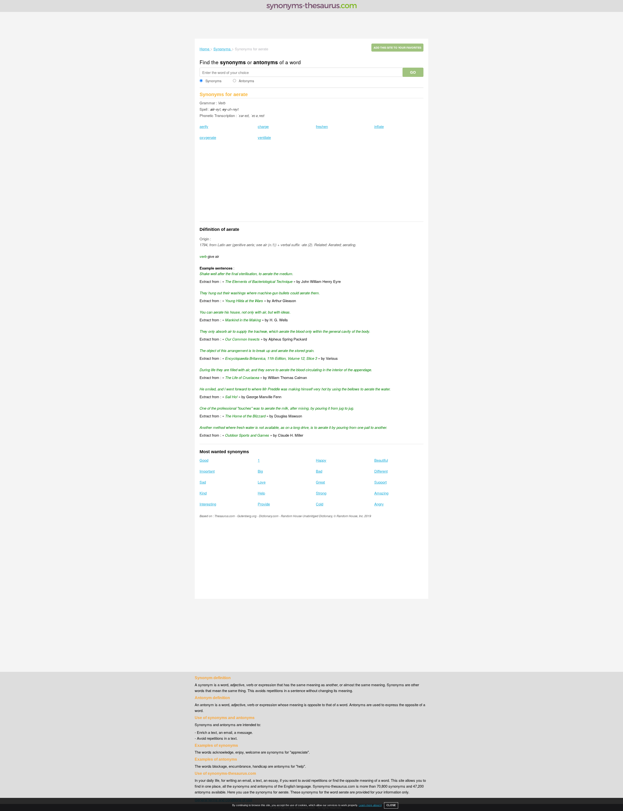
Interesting (208, 503)
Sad (203, 482)
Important (207, 471)
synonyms (233, 62)
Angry (379, 503)
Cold (319, 503)
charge (263, 126)
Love (262, 482)
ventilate (264, 137)
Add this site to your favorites (397, 47)
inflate (379, 126)
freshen (322, 126)
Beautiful (381, 460)
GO (413, 72)
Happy (321, 460)
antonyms (265, 62)
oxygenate (208, 137)
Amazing (381, 493)
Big (260, 471)
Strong (321, 493)
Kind (203, 493)
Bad (319, 471)
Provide (264, 503)
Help (261, 493)
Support (380, 482)
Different (381, 471)
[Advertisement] (311, 25)
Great (320, 482)
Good (204, 460)
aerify (204, 126)
